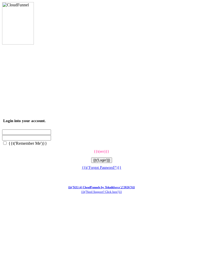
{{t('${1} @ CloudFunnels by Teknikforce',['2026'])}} (101, 187)
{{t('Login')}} (101, 160)
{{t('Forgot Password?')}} (101, 168)
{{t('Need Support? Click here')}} (101, 191)
